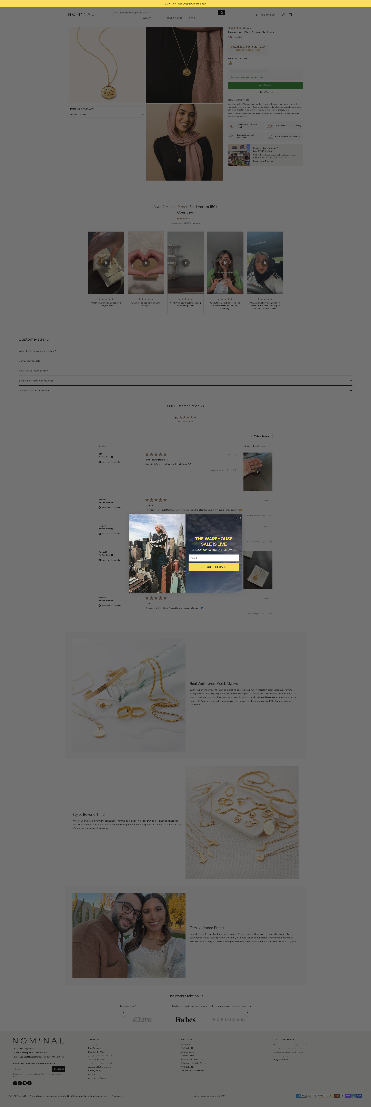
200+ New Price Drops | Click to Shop (185, 3)
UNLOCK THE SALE (214, 567)
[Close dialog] (238, 518)
